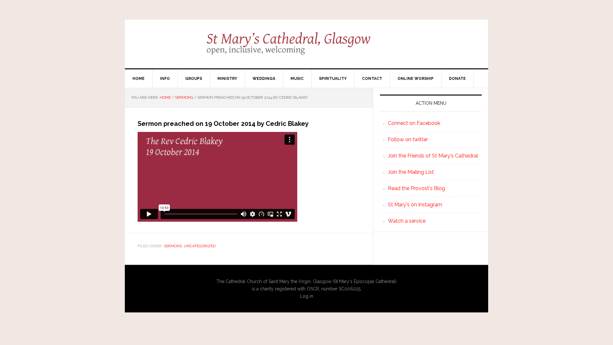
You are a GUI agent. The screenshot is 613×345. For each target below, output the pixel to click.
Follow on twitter (408, 139)
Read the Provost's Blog (416, 188)
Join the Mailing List (411, 172)
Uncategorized (200, 246)
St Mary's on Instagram (415, 205)
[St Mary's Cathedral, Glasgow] (306, 48)
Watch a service (407, 221)
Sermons (173, 246)
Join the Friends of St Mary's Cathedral (433, 156)
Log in (306, 296)
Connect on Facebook (414, 123)
